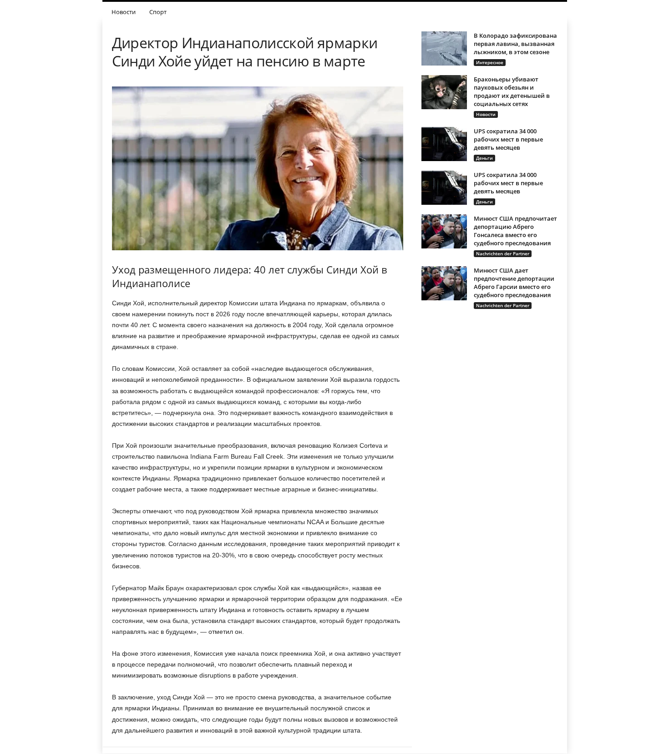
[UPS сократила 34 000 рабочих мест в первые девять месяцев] (444, 144)
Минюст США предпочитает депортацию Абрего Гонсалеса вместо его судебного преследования (515, 230)
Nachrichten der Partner (502, 253)
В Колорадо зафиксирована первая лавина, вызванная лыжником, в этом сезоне (515, 43)
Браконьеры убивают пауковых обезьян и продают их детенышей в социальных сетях (512, 91)
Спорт (158, 12)
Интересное (489, 62)
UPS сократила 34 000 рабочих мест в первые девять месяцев (508, 139)
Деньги (484, 158)
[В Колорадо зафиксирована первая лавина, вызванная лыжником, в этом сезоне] (444, 48)
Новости (124, 12)
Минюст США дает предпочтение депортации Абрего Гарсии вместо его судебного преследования (514, 282)
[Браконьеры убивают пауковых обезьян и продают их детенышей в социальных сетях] (444, 92)
